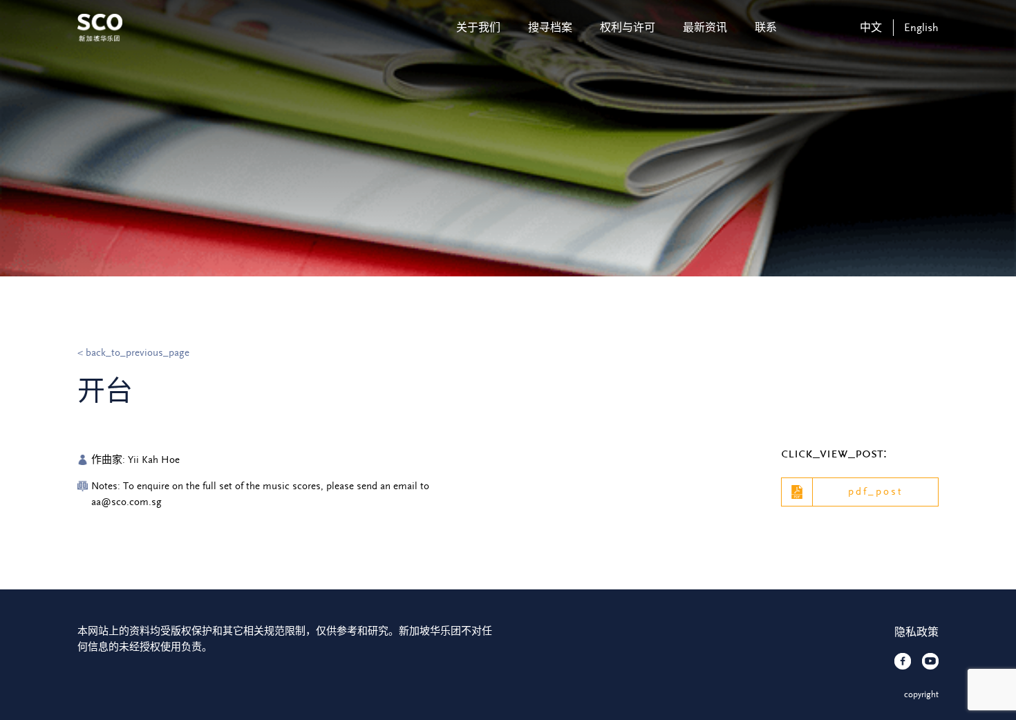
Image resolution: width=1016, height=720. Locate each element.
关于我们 (478, 27)
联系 (766, 27)
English (921, 27)
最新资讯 (705, 27)
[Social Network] (902, 661)
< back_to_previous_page (133, 353)
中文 (871, 27)
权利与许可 (627, 27)
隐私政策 (916, 632)
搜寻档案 (550, 27)
